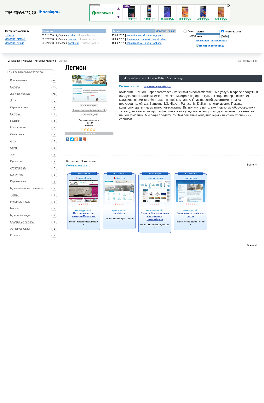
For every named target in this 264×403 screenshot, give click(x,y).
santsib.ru (120, 178)
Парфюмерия (18, 181)
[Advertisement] (136, 150)
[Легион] (89, 101)
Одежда (15, 87)
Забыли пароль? (218, 40)
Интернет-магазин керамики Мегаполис (84, 215)
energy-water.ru (155, 178)
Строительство (19, 107)
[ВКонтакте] (67, 139)
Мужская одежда (20, 215)
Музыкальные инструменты (26, 188)
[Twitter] (72, 139)
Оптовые (15, 114)
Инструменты (18, 127)
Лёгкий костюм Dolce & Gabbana (144, 43)
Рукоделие (16, 161)
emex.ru (72, 39)
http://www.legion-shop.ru (157, 86)
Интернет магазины (45, 60)
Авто (13, 141)
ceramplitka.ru (84, 178)
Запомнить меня (227, 32)
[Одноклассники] (76, 139)
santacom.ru (191, 178)
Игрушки (15, 235)
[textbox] (30, 71)
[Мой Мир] (80, 139)
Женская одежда (20, 93)
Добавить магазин (15, 39)
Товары (9, 35)
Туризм (14, 195)
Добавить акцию (14, 43)
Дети (13, 100)
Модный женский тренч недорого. (145, 35)
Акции (116, 31)
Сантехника (17, 134)
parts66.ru (73, 43)
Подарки (15, 121)
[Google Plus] (84, 139)
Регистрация (202, 40)
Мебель (14, 208)
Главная (15, 60)
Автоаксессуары (20, 228)
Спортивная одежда (22, 222)
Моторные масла (20, 201)
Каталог (27, 60)
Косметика (16, 174)
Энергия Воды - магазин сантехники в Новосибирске (155, 216)
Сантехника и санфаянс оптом (190, 215)
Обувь (14, 148)
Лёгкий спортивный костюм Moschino (146, 39)
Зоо (12, 154)
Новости (47, 31)
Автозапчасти (18, 168)
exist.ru (72, 35)
